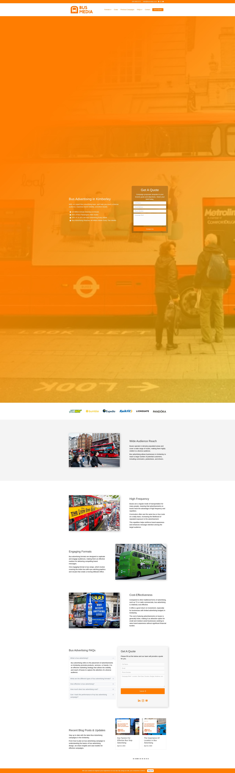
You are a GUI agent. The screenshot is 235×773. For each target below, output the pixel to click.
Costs (116, 9)
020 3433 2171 (136, 1)
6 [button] (142, 756)
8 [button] (146, 756)
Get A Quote (158, 9)
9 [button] (148, 756)
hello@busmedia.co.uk (150, 1)
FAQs (139, 9)
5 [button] (140, 756)
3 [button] (137, 756)
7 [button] (144, 756)
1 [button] (133, 756)
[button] (149, 229)
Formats (107, 9)
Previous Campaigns (127, 9)
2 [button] (135, 756)
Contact (147, 9)
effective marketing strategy (83, 668)
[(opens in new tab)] (75, 411)
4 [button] (138, 756)
